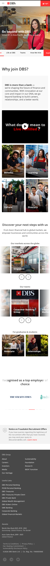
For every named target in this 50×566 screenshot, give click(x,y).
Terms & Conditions (11, 544)
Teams (22, 53)
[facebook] (5, 559)
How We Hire (35, 53)
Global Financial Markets (12, 514)
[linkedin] (11, 559)
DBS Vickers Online (9, 504)
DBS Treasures (8, 491)
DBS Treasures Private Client (13, 495)
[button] (25, 126)
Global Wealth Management (13, 501)
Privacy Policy (27, 544)
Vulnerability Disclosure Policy (15, 548)
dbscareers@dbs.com (17, 440)
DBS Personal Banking (11, 485)
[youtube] (18, 559)
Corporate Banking (9, 511)
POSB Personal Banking (11, 488)
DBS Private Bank (9, 498)
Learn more (32, 440)
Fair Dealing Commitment (13, 546)
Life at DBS (10, 53)
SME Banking (7, 508)
